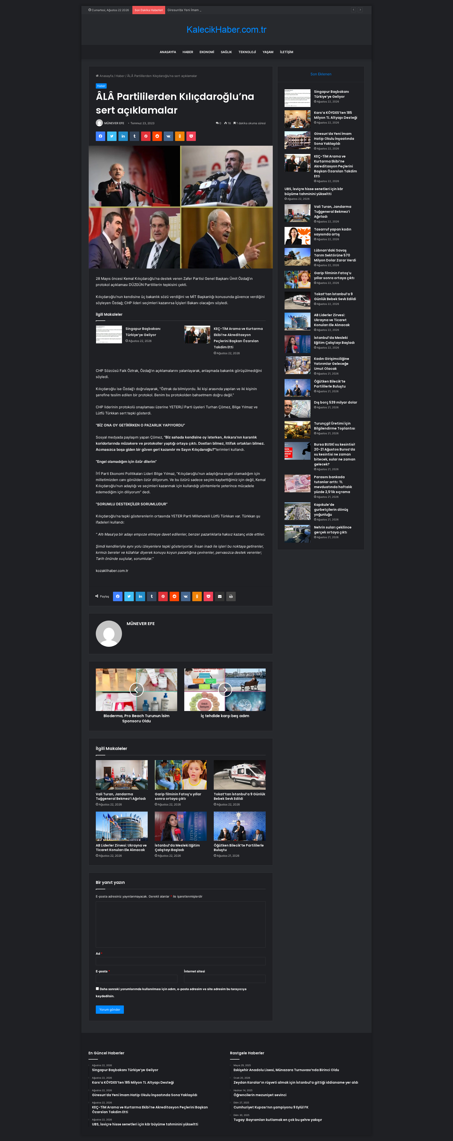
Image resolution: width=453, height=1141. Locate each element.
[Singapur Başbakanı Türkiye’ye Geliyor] (109, 334)
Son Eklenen (320, 74)
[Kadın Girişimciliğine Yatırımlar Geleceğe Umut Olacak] (297, 365)
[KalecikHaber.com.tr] (226, 29)
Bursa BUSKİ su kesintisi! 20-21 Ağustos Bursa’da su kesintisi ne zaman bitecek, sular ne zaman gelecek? (334, 454)
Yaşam (268, 52)
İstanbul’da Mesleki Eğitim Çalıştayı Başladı (177, 847)
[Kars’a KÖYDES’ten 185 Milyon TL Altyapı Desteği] (297, 119)
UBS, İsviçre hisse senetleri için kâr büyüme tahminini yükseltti (314, 191)
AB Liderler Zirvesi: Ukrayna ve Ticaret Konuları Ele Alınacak (121, 847)
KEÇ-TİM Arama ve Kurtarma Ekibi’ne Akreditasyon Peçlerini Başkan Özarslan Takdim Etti (335, 166)
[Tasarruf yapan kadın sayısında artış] (297, 236)
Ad (99, 953)
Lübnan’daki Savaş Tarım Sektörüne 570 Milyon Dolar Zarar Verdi (335, 255)
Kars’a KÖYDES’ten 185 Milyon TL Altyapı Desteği (335, 115)
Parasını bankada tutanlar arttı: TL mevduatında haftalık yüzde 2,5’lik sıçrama (333, 484)
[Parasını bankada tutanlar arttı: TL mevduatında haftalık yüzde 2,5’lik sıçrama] (297, 483)
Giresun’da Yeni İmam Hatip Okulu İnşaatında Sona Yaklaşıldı (211, 10)
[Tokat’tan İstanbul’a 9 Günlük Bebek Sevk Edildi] (240, 774)
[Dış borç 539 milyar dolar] (297, 409)
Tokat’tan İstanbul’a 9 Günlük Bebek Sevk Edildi (239, 796)
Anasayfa (168, 52)
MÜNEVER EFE (114, 123)
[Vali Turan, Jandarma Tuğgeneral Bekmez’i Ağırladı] (122, 774)
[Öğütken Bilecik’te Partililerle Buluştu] (240, 826)
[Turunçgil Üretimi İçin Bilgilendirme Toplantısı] (297, 430)
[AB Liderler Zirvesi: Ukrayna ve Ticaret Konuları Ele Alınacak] (122, 826)
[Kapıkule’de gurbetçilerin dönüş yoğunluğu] (297, 511)
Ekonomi (207, 52)
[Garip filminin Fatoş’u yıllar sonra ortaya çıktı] (181, 774)
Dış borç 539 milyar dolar (335, 402)
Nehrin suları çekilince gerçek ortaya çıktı (333, 530)
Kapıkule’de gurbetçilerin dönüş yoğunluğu (331, 509)
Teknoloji (247, 52)
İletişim (286, 52)
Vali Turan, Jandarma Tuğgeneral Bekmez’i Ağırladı (121, 796)
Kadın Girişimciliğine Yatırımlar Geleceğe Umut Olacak (331, 363)
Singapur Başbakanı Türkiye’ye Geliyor (331, 94)
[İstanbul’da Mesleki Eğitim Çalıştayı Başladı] (181, 826)
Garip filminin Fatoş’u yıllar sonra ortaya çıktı (178, 796)
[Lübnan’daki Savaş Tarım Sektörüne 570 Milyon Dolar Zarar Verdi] (297, 257)
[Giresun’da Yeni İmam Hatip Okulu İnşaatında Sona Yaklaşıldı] (297, 140)
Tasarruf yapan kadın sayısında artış (332, 232)
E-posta (103, 971)
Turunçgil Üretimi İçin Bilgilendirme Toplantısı (334, 426)
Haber (188, 52)
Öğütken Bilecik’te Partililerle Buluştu (239, 847)
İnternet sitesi (194, 971)
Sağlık (226, 52)
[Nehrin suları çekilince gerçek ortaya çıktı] (297, 534)
